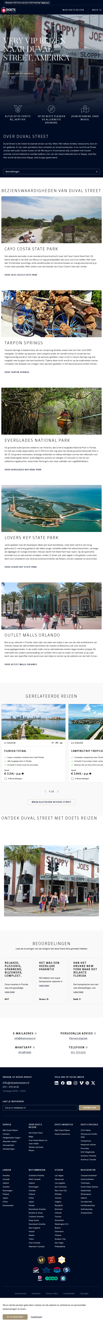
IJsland (6, 1183)
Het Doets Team (36, 1133)
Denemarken (8, 1205)
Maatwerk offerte (88, 1144)
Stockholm (59, 1220)
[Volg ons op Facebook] (63, 1083)
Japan (5, 1198)
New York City (61, 1190)
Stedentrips (86, 1190)
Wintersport (86, 1194)
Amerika (6, 1175)
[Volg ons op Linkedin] (57, 1083)
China (5, 1201)
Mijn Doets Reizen (73, 10)
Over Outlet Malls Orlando (21, 664)
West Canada (35, 1179)
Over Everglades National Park (23, 469)
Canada (6, 1179)
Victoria (58, 1198)
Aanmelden (89, 1107)
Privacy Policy (52, 1293)
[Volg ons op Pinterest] (87, 1083)
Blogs (31, 1136)
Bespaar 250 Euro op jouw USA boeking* (27, 2)
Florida (31, 1205)
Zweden (6, 1187)
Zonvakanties (86, 1201)
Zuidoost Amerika (36, 1216)
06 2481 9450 (24, 1052)
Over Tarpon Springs (17, 372)
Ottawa (58, 1235)
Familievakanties (88, 1205)
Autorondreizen (87, 1179)
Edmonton (59, 1231)
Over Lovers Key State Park (21, 567)
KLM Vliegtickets (88, 1152)
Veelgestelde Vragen (12, 1137)
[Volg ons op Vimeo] (81, 1083)
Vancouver (59, 1179)
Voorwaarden (8, 1145)
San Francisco (61, 1187)
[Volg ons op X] (93, 1083)
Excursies (85, 1148)
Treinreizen (85, 1183)
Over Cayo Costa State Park (21, 275)
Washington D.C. (62, 1224)
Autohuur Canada (88, 1159)
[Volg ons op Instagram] (75, 1083)
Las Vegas (59, 1175)
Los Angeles (60, 1183)
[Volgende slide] (57, 791)
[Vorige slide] (45, 791)
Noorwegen (8, 1190)
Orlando (58, 1213)
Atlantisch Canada (37, 1246)
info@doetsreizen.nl (24, 1038)
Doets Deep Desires (89, 1187)
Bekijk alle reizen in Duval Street (51, 802)
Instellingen (36, 1317)
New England (34, 1228)
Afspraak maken (10, 1141)
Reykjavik (59, 1205)
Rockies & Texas (36, 1213)
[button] (51, 880)
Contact (6, 1134)
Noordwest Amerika (37, 1209)
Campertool (86, 1141)
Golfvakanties (87, 1209)
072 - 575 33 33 (78, 1052)
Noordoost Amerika (37, 1224)
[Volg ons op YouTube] (69, 1083)
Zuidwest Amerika (36, 1175)
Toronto (58, 1216)
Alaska (31, 1235)
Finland (6, 1194)
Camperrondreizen (89, 1175)
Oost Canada (34, 1243)
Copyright (84, 1293)
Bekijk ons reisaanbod (20, 73)
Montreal (58, 1209)
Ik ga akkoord (15, 1317)
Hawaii (31, 1231)
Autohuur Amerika (88, 1156)
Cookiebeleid (69, 1293)
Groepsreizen (86, 1213)
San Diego (59, 1243)
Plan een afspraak (78, 1038)
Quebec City (60, 1239)
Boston (58, 1228)
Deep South (34, 1220)
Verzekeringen (9, 1149)
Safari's (84, 1198)
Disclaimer (36, 1293)
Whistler (58, 1194)
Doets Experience (62, 1134)
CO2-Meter (86, 1130)
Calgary (58, 1201)
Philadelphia (60, 1246)
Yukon (31, 1239)
